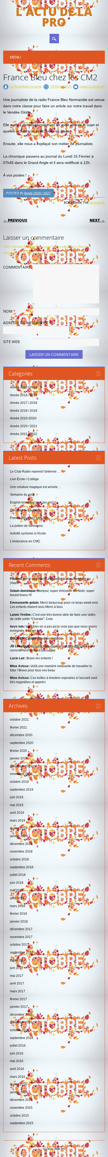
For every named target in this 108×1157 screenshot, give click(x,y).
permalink (97, 202)
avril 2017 (17, 983)
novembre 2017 (21, 937)
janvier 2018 (19, 921)
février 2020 (18, 751)
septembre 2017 (21, 952)
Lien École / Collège (24, 479)
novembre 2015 (21, 1108)
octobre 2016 (19, 1030)
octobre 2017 (19, 944)
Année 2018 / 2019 (23, 411)
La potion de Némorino (26, 526)
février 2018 (18, 913)
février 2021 (18, 727)
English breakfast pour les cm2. (32, 502)
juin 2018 (16, 883)
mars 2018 (17, 906)
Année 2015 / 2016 (23, 387)
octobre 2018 (19, 859)
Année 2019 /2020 (23, 418)
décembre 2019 (21, 766)
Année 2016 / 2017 (23, 395)
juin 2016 (16, 1053)
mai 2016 (16, 1061)
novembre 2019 (21, 774)
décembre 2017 (21, 929)
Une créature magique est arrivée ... (35, 487)
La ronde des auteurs (25, 510)
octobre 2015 (19, 1115)
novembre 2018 (21, 851)
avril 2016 (17, 1069)
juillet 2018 (18, 875)
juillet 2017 (18, 960)
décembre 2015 (21, 1100)
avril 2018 (17, 898)
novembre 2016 (21, 1022)
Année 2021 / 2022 (23, 434)
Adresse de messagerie (27, 322)
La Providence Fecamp (26, 86)
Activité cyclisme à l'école (28, 533)
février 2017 (18, 999)
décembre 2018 (21, 844)
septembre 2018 (21, 867)
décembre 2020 (21, 735)
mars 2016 (17, 1077)
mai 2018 (16, 890)
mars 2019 (17, 820)
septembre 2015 (21, 1123)
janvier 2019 (19, 836)
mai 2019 (16, 805)
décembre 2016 (21, 1014)
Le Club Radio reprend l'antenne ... (35, 471)
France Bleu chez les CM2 (28, 518)
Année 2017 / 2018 (23, 403)
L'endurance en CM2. (25, 541)
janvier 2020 (19, 758)
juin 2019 (16, 797)
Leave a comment (92, 86)
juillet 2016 (18, 1045)
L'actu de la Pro (54, 17)
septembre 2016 (21, 1038)
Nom (9, 311)
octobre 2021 (19, 719)
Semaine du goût (22, 494)
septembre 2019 (21, 789)
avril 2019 (17, 813)
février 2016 (18, 1084)
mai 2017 (16, 976)
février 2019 (18, 828)
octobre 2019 (19, 782)
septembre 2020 (21, 743)
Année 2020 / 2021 (37, 193)
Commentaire (16, 267)
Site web (11, 341)
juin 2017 (16, 968)
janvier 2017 (19, 1007)
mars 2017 (17, 991)
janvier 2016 (19, 1092)
